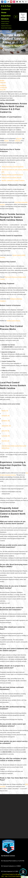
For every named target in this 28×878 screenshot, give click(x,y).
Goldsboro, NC (6, 420)
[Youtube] (11, 2)
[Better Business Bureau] (23, 2)
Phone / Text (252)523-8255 (23, 17)
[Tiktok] (8, 2)
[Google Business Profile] (26, 2)
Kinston (6, 140)
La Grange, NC (6, 435)
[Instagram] (14, 2)
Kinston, (2, 80)
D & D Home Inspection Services (17, 876)
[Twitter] (5, 2)
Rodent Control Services (13, 320)
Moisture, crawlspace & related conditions (13, 180)
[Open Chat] (23, 872)
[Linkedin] (17, 2)
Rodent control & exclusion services (11, 177)
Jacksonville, (3, 87)
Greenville (3, 82)
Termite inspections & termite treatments (12, 166)
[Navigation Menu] (16, 16)
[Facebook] (2, 2)
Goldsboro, (3, 85)
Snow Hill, (3, 89)
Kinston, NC (5, 410)
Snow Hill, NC (5, 430)
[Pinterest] (20, 2)
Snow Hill (17, 140)
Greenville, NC (6, 415)
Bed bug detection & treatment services (12, 174)
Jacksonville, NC (6, 425)
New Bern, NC (6, 440)
